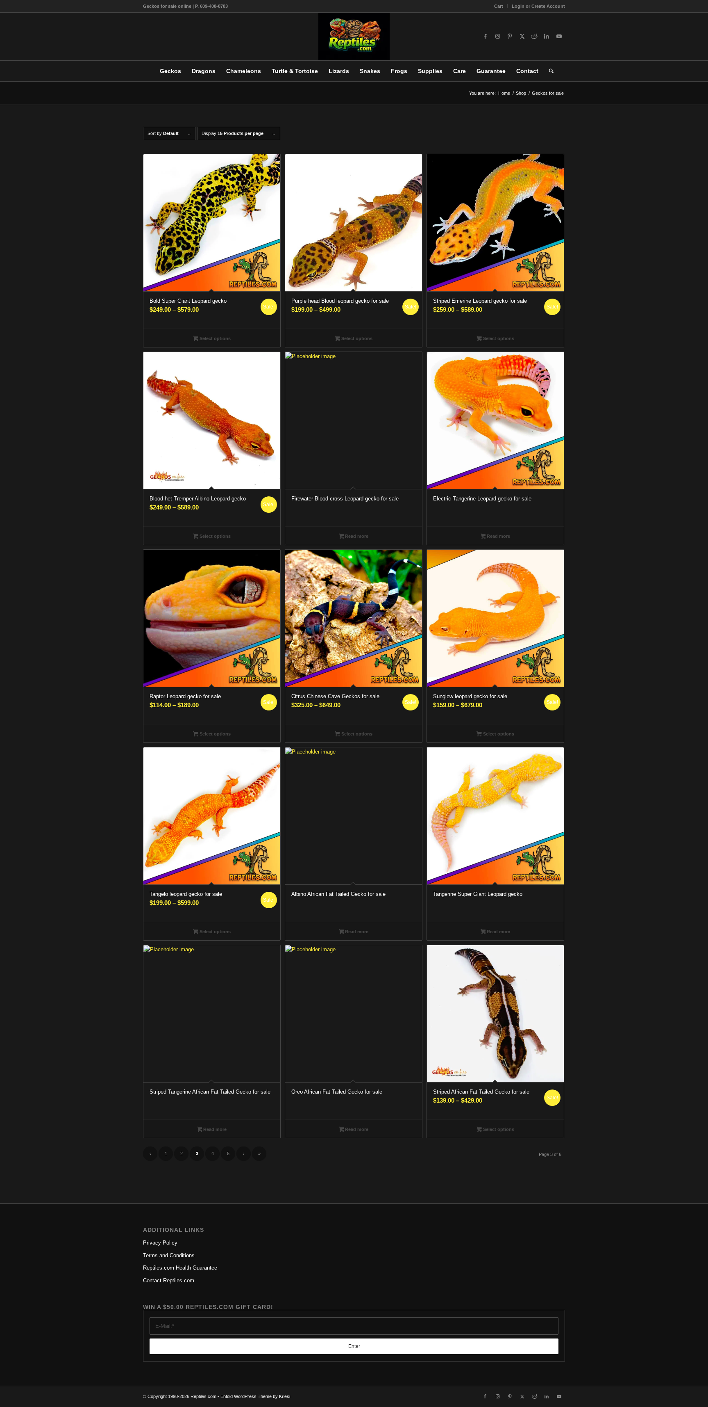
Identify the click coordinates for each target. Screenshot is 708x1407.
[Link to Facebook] (485, 36)
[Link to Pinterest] (510, 36)
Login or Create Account (538, 6)
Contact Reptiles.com (168, 1280)
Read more (356, 536)
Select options (214, 338)
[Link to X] (522, 36)
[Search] (549, 71)
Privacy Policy (160, 1243)
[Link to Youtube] (559, 36)
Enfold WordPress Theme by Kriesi (255, 1396)
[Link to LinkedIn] (546, 36)
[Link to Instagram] (497, 36)
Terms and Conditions (169, 1255)
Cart (498, 6)
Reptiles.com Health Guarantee (180, 1268)
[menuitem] (499, 6)
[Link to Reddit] (534, 36)
